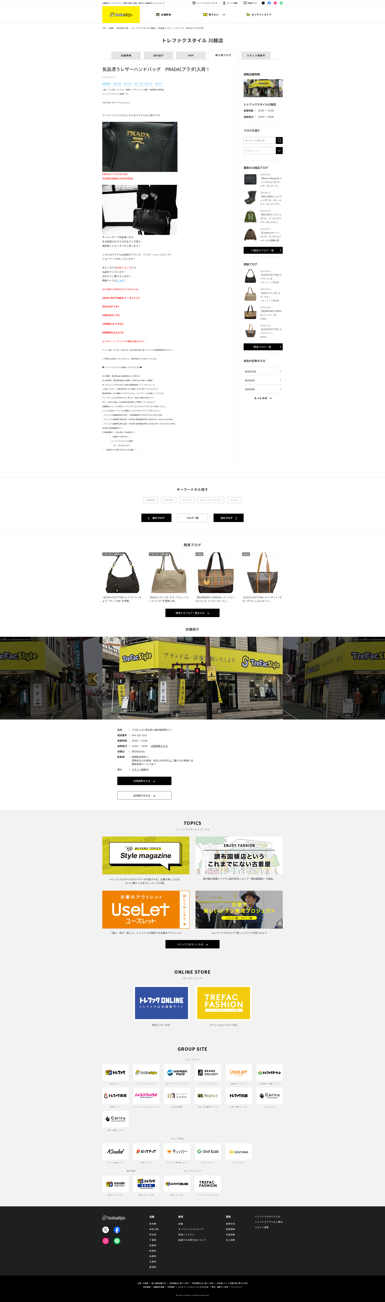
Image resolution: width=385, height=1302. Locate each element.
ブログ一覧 (192, 518)
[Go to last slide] (97, 678)
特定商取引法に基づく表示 (203, 1283)
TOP (104, 28)
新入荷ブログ (223, 55)
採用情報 (146, 1287)
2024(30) (250, 389)
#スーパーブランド (143, 83)
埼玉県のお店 (122, 28)
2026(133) (250, 371)
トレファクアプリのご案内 (269, 1221)
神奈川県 (154, 1229)
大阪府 (152, 1261)
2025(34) (250, 380)
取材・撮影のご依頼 (220, 1287)
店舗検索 (166, 14)
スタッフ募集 (232, 3)
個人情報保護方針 (158, 1283)
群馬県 (152, 1250)
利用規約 (171, 1287)
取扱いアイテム (186, 1234)
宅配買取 (230, 1234)
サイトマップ (236, 1287)
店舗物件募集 (159, 1287)
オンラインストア (261, 14)
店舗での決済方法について (192, 1239)
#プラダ (117, 83)
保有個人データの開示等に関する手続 (232, 1283)
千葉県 (152, 1239)
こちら (120, 280)
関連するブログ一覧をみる (190, 613)
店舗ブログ (252, 3)
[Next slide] (287, 678)
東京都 (152, 1223)
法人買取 (230, 1239)
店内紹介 (158, 55)
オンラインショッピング (191, 1229)
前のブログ (158, 518)
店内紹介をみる (141, 795)
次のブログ (226, 518)
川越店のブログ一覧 (262, 250)
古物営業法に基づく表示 (179, 1283)
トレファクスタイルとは (207, 3)
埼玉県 (152, 1234)
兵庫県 (152, 1256)
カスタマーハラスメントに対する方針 (193, 1287)
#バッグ (128, 83)
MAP (191, 55)
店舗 (111, 28)
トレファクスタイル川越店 (143, 28)
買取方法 (230, 1223)
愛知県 (152, 1266)
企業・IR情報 (143, 1283)
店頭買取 (230, 1229)
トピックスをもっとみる (190, 944)
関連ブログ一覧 (262, 347)
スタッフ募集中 (256, 55)
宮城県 (152, 1245)
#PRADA (106, 83)
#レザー (159, 83)
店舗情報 (126, 55)
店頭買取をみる (159, 746)
